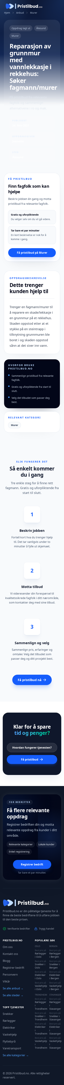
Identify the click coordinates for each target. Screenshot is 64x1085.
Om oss (8, 947)
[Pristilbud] (24, 6)
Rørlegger (9, 1021)
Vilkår (6, 981)
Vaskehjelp (10, 1034)
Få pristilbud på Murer (32, 253)
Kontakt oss (10, 954)
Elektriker (9, 1028)
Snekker (8, 1014)
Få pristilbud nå (29, 680)
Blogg (6, 961)
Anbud (20, 12)
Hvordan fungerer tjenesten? (32, 747)
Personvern (10, 974)
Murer (33, 12)
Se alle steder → (13, 995)
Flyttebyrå (9, 1041)
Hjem (7, 12)
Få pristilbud (29, 759)
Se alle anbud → (13, 988)
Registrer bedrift (32, 864)
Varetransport (12, 1048)
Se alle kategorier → (16, 1055)
